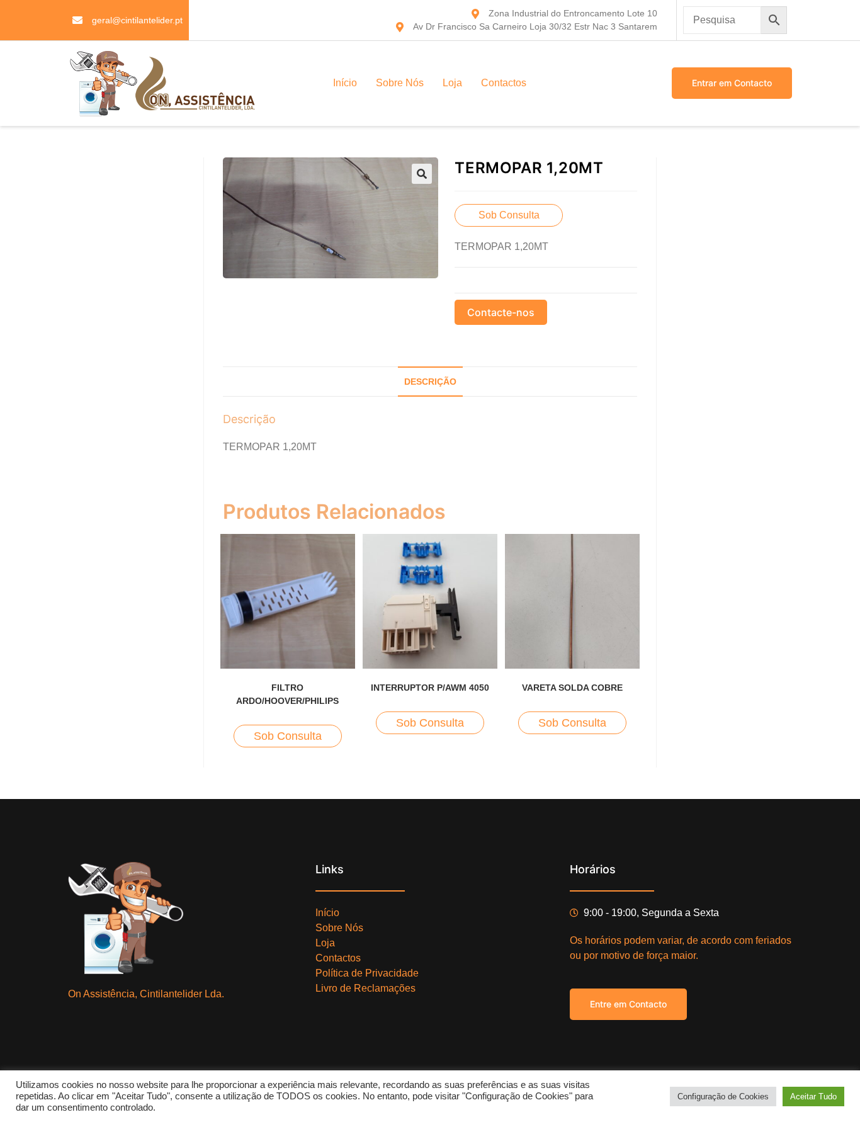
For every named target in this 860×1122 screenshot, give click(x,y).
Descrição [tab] (430, 382)
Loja (452, 82)
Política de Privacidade (367, 973)
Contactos (503, 82)
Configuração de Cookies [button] (723, 1096)
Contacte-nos (501, 312)
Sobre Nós (400, 82)
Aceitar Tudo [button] (813, 1096)
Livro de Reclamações (365, 988)
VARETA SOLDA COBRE (572, 688)
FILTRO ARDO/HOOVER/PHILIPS (287, 694)
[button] (422, 174)
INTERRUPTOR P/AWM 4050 (430, 688)
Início (345, 82)
